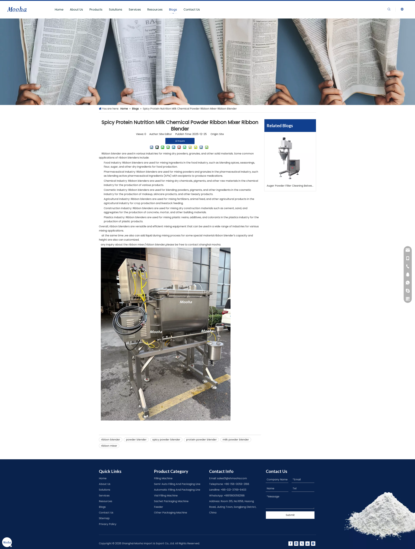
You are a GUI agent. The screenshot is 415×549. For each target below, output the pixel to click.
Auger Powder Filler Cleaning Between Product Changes (290, 186)
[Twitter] (302, 543)
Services (135, 9)
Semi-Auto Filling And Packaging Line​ (177, 484)
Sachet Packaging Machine (171, 501)
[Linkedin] (296, 543)
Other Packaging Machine (170, 512)
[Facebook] (290, 543)
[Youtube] (307, 543)
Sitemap (104, 518)
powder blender (136, 439)
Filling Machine (163, 478)
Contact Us (192, 9)
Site (221, 134)
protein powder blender (201, 439)
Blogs (173, 9)
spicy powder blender (166, 439)
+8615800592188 (234, 495)
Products (95, 9)
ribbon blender (110, 439)
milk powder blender (236, 439)
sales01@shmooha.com (232, 478)
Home (59, 9)
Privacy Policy (107, 524)
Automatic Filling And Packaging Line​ (177, 490)
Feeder (158, 507)
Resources (155, 9)
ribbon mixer (109, 446)
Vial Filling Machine (166, 495)
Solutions (115, 9)
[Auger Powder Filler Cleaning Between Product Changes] (290, 158)
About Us (76, 9)
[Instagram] (313, 543)
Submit (290, 515)
